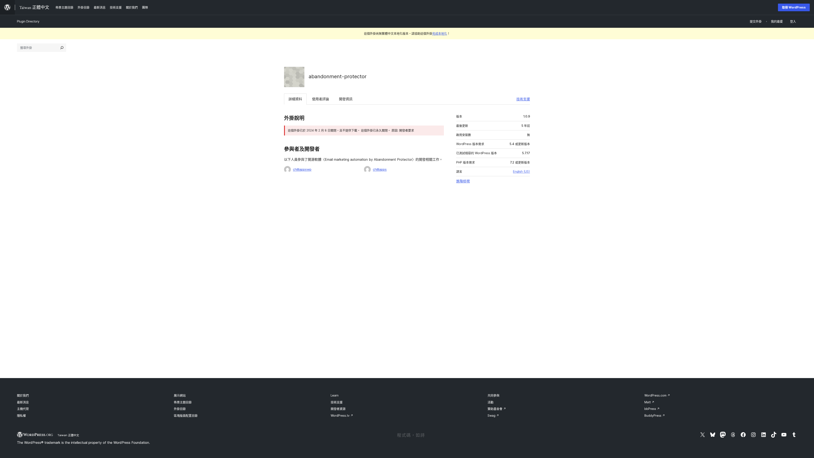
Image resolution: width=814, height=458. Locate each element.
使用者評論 (320, 99)
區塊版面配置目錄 (186, 415)
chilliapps (380, 169)
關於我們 (23, 395)
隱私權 (21, 415)
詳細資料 (295, 99)
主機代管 (23, 409)
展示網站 (180, 395)
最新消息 (23, 402)
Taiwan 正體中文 (68, 435)
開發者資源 (338, 409)
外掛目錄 (180, 409)
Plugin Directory (28, 21)
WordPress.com (657, 395)
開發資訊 (346, 99)
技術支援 (523, 99)
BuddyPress (654, 415)
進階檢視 (463, 181)
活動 (490, 402)
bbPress (652, 409)
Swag (493, 415)
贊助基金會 (497, 409)
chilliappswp (302, 169)
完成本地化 (439, 33)
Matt (649, 402)
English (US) (521, 171)
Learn (335, 395)
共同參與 (493, 395)
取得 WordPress (794, 7)
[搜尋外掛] (62, 47)
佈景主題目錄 (183, 402)
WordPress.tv (342, 415)
